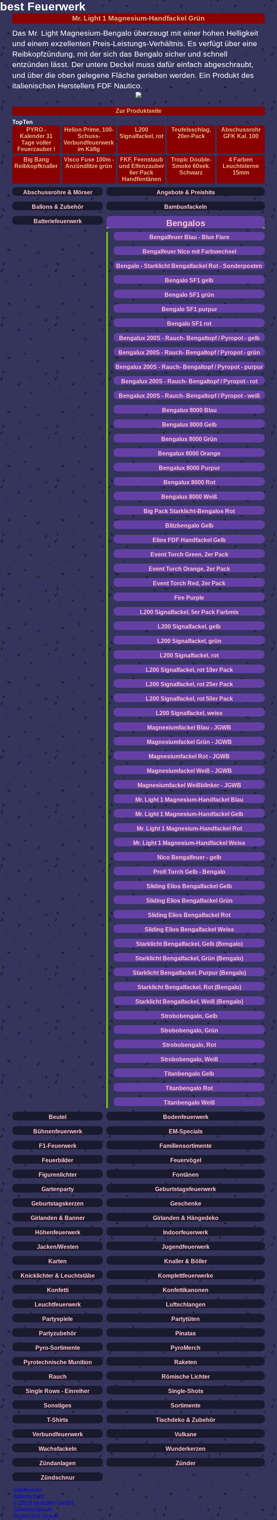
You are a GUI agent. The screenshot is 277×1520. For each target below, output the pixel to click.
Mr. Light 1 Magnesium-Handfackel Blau (189, 800)
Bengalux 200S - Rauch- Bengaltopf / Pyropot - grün (189, 352)
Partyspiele (57, 1319)
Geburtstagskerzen (57, 1203)
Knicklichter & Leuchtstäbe (58, 1276)
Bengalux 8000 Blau (189, 410)
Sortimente (186, 1405)
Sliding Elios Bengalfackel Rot (189, 915)
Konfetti (58, 1290)
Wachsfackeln (58, 1449)
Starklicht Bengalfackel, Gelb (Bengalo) (189, 944)
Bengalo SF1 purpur (189, 309)
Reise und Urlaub (35, 1516)
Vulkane (186, 1434)
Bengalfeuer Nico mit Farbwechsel (189, 251)
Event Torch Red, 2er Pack (189, 583)
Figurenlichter (58, 1175)
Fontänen (185, 1175)
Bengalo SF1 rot (189, 324)
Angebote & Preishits (186, 192)
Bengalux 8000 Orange (189, 453)
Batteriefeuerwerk (58, 221)
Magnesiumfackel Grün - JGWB (189, 742)
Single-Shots (185, 1391)
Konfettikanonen (185, 1290)
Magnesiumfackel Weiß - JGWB (189, 771)
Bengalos (185, 223)
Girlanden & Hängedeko (186, 1218)
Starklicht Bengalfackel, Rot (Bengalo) (189, 987)
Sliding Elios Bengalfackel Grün (189, 901)
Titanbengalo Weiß (189, 1103)
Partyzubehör (57, 1333)
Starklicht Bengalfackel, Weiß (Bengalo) (189, 1002)
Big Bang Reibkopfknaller (36, 163)
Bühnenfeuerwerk (57, 1131)
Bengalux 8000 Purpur (189, 468)
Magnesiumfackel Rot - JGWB (189, 756)
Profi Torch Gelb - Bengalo (189, 872)
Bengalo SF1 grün (189, 295)
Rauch (58, 1377)
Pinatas (185, 1333)
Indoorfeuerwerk (185, 1232)
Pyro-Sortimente (57, 1348)
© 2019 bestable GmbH (43, 1503)
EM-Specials (186, 1131)
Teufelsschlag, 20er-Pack (191, 133)
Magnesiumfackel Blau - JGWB (189, 727)
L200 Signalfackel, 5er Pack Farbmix (189, 612)
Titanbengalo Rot (189, 1088)
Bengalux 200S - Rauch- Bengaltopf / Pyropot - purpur (189, 367)
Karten (57, 1261)
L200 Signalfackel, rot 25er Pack (189, 684)
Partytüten (185, 1319)
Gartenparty (57, 1189)
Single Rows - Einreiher (57, 1391)
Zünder (185, 1463)
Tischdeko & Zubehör (185, 1420)
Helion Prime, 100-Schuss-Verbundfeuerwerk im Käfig (88, 139)
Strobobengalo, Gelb (189, 1016)
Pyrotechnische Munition (57, 1362)
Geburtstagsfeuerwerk (185, 1189)
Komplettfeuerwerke (185, 1276)
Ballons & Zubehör (57, 207)
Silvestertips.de (33, 1509)
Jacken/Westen (58, 1247)
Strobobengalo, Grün (189, 1030)
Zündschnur (58, 1478)
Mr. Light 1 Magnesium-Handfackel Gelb (189, 814)
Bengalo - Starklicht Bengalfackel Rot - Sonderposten (189, 266)
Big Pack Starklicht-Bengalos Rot (189, 511)
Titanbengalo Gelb (189, 1074)
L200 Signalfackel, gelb (189, 627)
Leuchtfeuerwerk (58, 1304)
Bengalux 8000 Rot (189, 482)
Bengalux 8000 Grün (189, 439)
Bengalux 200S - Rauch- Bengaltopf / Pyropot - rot (189, 381)
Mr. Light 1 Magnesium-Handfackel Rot (189, 828)
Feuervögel (185, 1160)
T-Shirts (57, 1420)
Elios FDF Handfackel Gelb (189, 540)
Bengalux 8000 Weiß (189, 497)
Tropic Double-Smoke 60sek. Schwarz (191, 166)
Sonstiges (57, 1405)
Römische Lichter (186, 1377)
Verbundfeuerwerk (57, 1434)
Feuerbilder (57, 1160)
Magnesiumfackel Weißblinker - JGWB (189, 785)
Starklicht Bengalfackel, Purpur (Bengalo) (189, 973)
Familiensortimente (185, 1146)
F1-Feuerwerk (57, 1146)
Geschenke (185, 1203)
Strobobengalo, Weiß (189, 1059)
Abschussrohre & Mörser (57, 192)
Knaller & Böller (185, 1261)
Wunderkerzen (186, 1449)
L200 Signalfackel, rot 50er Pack (189, 699)
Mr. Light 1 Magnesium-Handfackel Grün (138, 18)
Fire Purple (189, 598)
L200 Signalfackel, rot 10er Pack (189, 670)
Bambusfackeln (185, 207)
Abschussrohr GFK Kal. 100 (241, 133)
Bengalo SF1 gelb (189, 280)
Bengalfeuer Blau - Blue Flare (189, 237)
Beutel (57, 1117)
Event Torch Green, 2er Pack (189, 554)
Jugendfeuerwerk (186, 1247)
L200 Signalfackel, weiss (189, 713)
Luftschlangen (186, 1304)
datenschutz (28, 1496)
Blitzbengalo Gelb (189, 526)
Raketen (185, 1362)
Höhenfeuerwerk (57, 1232)
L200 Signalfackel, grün (189, 641)
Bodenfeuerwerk (185, 1117)
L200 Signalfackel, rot (141, 133)
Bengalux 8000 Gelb (189, 425)
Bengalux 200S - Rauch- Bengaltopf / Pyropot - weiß (189, 396)
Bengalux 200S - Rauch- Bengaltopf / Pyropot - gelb (189, 338)
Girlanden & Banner (58, 1218)
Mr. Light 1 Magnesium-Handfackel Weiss (189, 843)
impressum (27, 1490)
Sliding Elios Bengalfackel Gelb (189, 886)
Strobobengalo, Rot (189, 1045)
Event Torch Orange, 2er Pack (189, 569)
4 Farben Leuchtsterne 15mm (241, 166)
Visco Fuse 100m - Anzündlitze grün (89, 163)
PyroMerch (186, 1348)
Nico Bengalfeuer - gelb (189, 857)
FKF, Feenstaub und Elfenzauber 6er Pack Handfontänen (141, 169)
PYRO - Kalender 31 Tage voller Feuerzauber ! (36, 139)
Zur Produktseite (139, 111)
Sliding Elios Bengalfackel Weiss (189, 929)
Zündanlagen (57, 1463)
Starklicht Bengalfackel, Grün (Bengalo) (189, 958)
